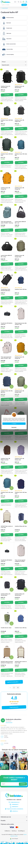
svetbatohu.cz (15, 811)
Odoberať (23, 784)
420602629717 (15, 806)
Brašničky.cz (14, 831)
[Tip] (7, 77)
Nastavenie (14, 427)
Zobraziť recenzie (9, 722)
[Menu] (26, 1)
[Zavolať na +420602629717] (18, 2)
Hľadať (24, 4)
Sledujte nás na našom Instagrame (14, 750)
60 (17, 687)
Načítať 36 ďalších (13, 682)
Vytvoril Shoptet (15, 838)
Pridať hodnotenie (14, 707)
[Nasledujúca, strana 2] (14, 687)
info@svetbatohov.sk (15, 802)
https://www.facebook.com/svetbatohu (15, 809)
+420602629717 (15, 804)
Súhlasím (14, 423)
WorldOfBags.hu (21, 831)
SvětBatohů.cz (7, 831)
